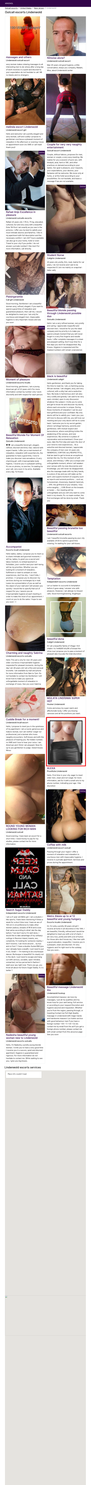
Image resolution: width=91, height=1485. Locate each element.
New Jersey (39, 8)
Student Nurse (55, 255)
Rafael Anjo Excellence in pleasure (20, 213)
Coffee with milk (56, 844)
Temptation (53, 578)
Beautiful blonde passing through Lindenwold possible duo (64, 313)
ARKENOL (9, 3)
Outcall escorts (11, 8)
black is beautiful (57, 376)
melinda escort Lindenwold (22, 126)
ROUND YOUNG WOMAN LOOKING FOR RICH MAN (21, 827)
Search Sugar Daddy (18, 909)
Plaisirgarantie (14, 296)
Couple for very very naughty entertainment (64, 146)
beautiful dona (55, 638)
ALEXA (51, 768)
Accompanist (14, 546)
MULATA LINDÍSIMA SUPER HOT (63, 700)
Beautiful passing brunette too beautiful (65, 530)
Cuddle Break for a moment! (22, 719)
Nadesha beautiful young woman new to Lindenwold (22, 1036)
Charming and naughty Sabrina (24, 652)
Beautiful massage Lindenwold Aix (65, 989)
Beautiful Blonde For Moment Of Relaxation (25, 436)
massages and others (18, 57)
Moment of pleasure (18, 379)
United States (26, 8)
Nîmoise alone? (56, 57)
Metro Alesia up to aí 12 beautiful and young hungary (64, 918)
